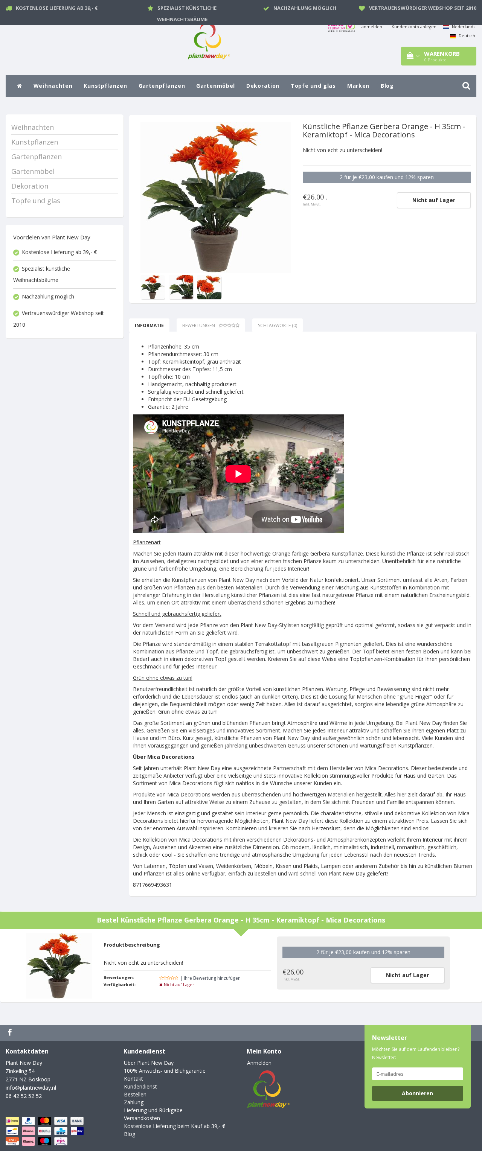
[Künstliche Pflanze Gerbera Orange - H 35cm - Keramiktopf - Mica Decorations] (215, 197)
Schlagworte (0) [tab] (277, 325)
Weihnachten (53, 85)
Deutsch (466, 35)
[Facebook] (11, 1033)
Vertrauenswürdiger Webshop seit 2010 (422, 8)
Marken (358, 85)
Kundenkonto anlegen (414, 26)
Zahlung (133, 1102)
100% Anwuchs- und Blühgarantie (165, 1070)
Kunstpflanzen (105, 85)
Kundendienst (140, 1086)
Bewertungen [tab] (198, 325)
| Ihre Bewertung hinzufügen (210, 978)
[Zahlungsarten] (45, 1131)
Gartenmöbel (215, 85)
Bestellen (135, 1094)
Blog (387, 85)
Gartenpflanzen (162, 85)
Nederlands (463, 26)
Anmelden (259, 1062)
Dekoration (262, 85)
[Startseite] (19, 86)
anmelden (372, 26)
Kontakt (133, 1078)
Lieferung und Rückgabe (153, 1110)
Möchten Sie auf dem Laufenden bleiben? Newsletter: (415, 1053)
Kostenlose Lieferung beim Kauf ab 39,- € (174, 1126)
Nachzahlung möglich (304, 8)
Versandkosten (142, 1118)
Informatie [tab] (149, 325)
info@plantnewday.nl (31, 1087)
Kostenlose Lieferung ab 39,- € (57, 8)
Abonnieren (417, 1093)
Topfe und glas (313, 85)
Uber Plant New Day (149, 1062)
